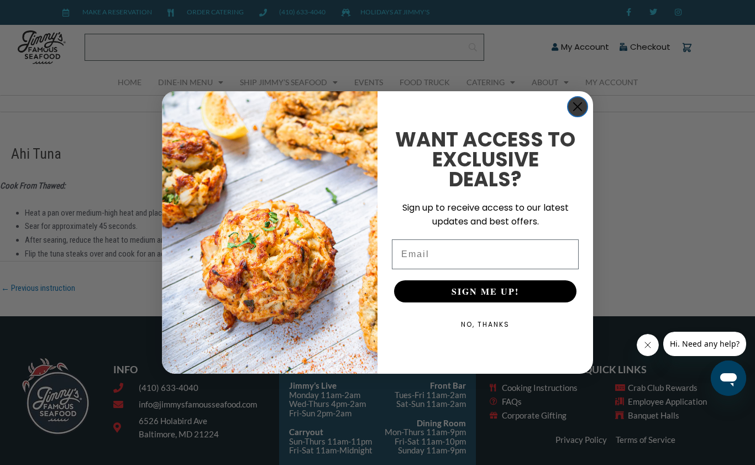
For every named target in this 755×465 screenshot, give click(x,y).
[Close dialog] (578, 107)
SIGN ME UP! (485, 291)
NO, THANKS (485, 324)
